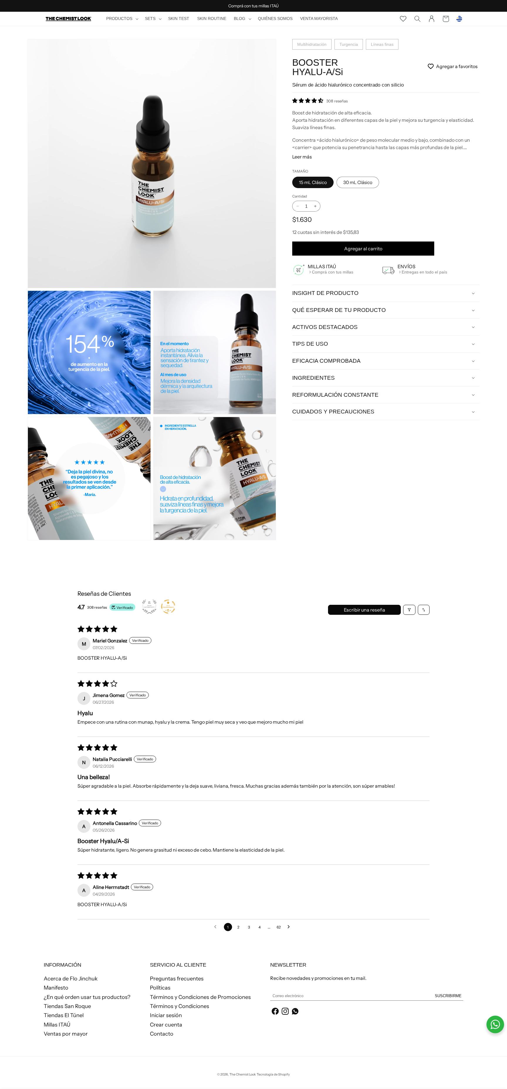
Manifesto (56, 988)
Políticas (160, 988)
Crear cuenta (166, 1025)
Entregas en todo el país (424, 272)
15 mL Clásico (313, 182)
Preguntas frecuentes (177, 979)
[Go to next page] (290, 927)
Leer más (302, 157)
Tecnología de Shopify (273, 1074)
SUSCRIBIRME (448, 996)
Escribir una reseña (364, 610)
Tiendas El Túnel (64, 1015)
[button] (121, 19)
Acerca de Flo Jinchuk (71, 979)
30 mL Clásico (357, 182)
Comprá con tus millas (332, 272)
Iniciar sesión (166, 1015)
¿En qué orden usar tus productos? (87, 997)
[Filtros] (409, 610)
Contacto (161, 1034)
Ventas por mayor (66, 1034)
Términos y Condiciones (179, 1006)
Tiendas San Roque (67, 1006)
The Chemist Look (242, 1074)
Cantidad (299, 196)
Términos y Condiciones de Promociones (200, 997)
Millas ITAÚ (57, 1025)
